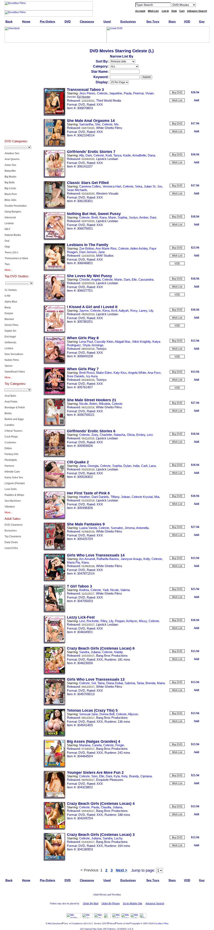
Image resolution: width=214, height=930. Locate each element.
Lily (151, 310)
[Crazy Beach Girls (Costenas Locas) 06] (54, 673)
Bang (8, 307)
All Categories (16, 90)
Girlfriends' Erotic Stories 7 (91, 152)
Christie (84, 279)
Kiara (103, 217)
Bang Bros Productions (112, 655)
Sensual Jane (88, 714)
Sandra (84, 652)
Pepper (120, 621)
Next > (121, 870)
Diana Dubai (114, 683)
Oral (7, 240)
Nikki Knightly (141, 341)
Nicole (83, 403)
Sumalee (117, 528)
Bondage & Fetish (15, 407)
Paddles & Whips (14, 495)
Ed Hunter (83, 96)
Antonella (142, 528)
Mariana (84, 745)
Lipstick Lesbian (107, 159)
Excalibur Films (161, 923)
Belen (93, 403)
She (97, 124)
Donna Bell (106, 714)
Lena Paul (86, 341)
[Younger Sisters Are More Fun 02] (54, 798)
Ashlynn (131, 621)
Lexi (150, 434)
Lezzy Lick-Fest (81, 617)
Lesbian (9, 223)
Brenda (150, 683)
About (112, 923)
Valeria (125, 590)
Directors (16, 132)
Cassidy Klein (103, 341)
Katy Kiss (120, 372)
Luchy (118, 838)
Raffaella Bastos (108, 559)
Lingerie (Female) (15, 483)
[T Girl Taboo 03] (54, 611)
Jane (101, 252)
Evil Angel (10, 336)
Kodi (109, 155)
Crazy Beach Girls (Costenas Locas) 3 (101, 834)
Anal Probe (11, 401)
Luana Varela (88, 528)
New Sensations (14, 354)
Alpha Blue (11, 301)
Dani (88, 155)
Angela (96, 279)
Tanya (117, 155)
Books (8, 413)
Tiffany (115, 497)
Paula (127, 93)
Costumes (10, 442)
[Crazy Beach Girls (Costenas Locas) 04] (54, 829)
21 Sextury (11, 290)
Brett (94, 217)
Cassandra (145, 279)
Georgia (93, 466)
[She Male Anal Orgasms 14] (54, 146)
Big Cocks (10, 188)
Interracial (10, 217)
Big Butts (10, 182)
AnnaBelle (139, 155)
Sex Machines (13, 500)
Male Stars (16, 121)
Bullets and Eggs (14, 419)
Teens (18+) (11, 252)
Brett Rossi (86, 372)
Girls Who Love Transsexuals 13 (96, 679)
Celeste (102, 93)
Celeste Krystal (142, 497)
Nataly (118, 652)
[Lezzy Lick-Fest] (54, 642)
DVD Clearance (14, 524)
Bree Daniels (75, 376)
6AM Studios (105, 255)
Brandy (134, 776)
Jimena (130, 528)
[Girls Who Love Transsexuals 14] (54, 580)
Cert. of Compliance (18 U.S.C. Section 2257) (86, 923)
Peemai (138, 93)
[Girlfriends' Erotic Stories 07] (54, 177)
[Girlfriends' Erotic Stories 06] (54, 456)
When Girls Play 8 (83, 338)
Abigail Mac (123, 341)
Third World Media (108, 100)
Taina (100, 683)
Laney (143, 310)
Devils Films (11, 325)
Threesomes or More (16, 258)
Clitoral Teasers (13, 430)
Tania (140, 683)
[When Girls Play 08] (54, 363)
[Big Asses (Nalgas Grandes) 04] (54, 767)
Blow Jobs (10, 200)
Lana (152, 466)
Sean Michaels (77, 190)
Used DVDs (16, 69)
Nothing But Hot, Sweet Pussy (94, 214)
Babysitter (10, 170)
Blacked (9, 319)
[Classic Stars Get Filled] (54, 208)
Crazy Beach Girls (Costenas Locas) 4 (101, 803)
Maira (161, 683)
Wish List (177, 100)
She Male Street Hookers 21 (91, 400)
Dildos (8, 448)
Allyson (133, 714)
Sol (93, 683)
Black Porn (11, 194)
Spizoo (9, 365)
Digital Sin (10, 330)
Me (116, 124)
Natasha (119, 434)
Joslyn (133, 217)
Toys (7, 264)
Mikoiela (104, 403)
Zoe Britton (86, 248)
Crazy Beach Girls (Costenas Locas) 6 (101, 648)
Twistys (101, 348)
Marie (112, 217)
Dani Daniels (100, 497)
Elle (134, 279)
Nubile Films (12, 360)
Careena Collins (90, 186)
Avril (114, 310)
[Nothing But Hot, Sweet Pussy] (54, 239)
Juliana (95, 652)
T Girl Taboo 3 (79, 586)
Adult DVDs (16, 48)
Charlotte (106, 434)
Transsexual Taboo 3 (85, 90)
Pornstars (16, 111)
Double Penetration (16, 205)
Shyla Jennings (93, 345)
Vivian (149, 93)
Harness (9, 465)
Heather (84, 497)
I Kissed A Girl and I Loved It (92, 307)
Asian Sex (10, 165)
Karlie (127, 155)
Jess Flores (87, 93)
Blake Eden (104, 372)
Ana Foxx (154, 372)
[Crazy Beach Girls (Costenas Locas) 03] (54, 860)
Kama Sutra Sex (14, 477)
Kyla (117, 776)
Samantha (86, 124)
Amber (143, 217)
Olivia (131, 434)
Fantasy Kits (11, 454)
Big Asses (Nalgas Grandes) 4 (93, 741)
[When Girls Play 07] (54, 394)
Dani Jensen (87, 252)
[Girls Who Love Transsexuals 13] (54, 705)
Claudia (106, 807)
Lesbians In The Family (87, 245)
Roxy (133, 310)
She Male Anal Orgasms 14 (91, 121)
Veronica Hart (112, 186)
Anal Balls (10, 395)
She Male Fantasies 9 (86, 524)
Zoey (94, 434)
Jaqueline (115, 93)
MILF (7, 229)
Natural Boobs (13, 235)
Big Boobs (10, 176)
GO (202, 4)
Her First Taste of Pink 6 (88, 493)
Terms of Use (123, 923)
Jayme (84, 310)
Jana (82, 466)
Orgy (7, 246)
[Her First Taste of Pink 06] (54, 518)
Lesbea (9, 348)
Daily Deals (11, 542)
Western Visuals (107, 193)
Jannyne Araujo (131, 559)
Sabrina (130, 683)
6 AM (7, 295)
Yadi (105, 590)
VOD (177, 263)
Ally (81, 155)
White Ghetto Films (109, 128)
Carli (144, 466)
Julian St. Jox (153, 186)
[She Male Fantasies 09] (54, 549)
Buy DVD (177, 92)
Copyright (135, 923)
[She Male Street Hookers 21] (54, 425)
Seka (138, 186)
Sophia (122, 217)
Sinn (94, 776)
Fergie (119, 745)
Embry (140, 434)
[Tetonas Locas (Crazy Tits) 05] (54, 736)
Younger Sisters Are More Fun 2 (95, 772)
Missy (143, 621)
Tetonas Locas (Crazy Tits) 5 (92, 710)
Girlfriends (10, 342)
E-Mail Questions (54, 923)
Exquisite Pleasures (109, 779)
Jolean (125, 497)
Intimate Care (12, 471)
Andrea (84, 590)
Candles (9, 425)
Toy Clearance (13, 536)
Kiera (106, 310)
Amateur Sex (12, 153)
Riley (104, 621)
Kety (124, 776)
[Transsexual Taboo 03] (54, 115)
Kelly (146, 559)
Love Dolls (11, 489)
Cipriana (146, 776)
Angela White (137, 372)
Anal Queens (12, 159)
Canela (97, 745)
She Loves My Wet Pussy (89, 276)
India (136, 466)
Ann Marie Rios (106, 248)
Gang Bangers (13, 211)
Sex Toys (16, 80)
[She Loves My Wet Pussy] (54, 301)
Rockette (93, 621)
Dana (151, 155)
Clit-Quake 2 (78, 462)
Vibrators (10, 506)
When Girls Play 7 (83, 369)
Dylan (127, 466)
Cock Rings (11, 436)
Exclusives (16, 59)
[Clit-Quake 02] (54, 487)
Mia (156, 497)
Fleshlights (11, 460)
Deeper (9, 313)
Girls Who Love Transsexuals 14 (96, 555)
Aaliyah (123, 310)
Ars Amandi (87, 559)
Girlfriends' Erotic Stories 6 (91, 431)
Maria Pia (73, 562)
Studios (16, 100)
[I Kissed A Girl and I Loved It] (54, 332)
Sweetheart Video (15, 371)
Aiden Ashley (139, 248)
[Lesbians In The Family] (54, 270)
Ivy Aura (91, 376)
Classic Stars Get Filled (88, 183)
